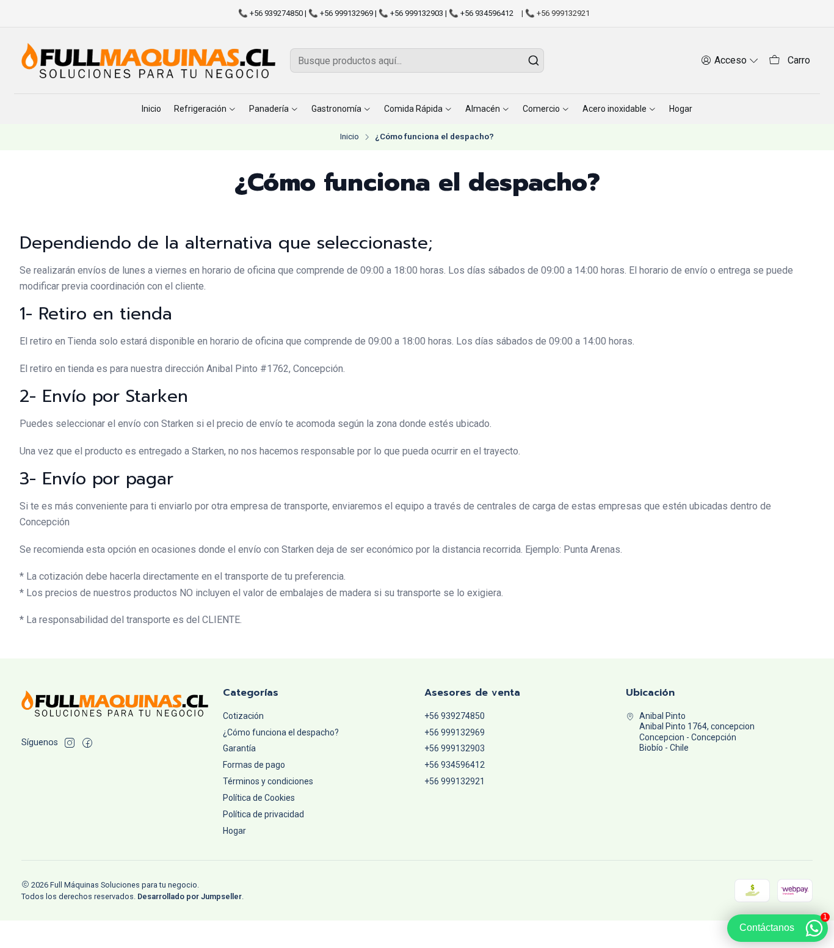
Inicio (349, 137)
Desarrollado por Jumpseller (189, 896)
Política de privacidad (263, 814)
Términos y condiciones (268, 781)
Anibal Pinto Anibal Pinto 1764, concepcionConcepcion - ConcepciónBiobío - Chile (697, 732)
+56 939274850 (454, 716)
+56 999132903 (454, 748)
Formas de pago (254, 765)
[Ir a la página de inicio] (148, 60)
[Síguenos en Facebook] (87, 743)
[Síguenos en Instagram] (69, 743)
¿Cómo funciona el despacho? (281, 732)
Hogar (234, 831)
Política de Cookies (259, 798)
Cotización (243, 716)
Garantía (239, 748)
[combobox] (417, 60)
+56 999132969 (454, 732)
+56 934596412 (454, 765)
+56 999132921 (454, 781)
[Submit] (533, 60)
